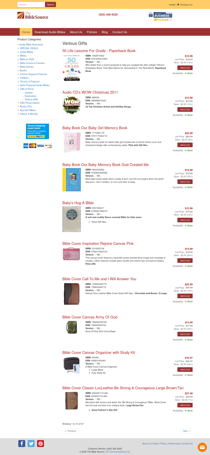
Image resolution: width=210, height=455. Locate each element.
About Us (76, 32)
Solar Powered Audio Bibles (35, 85)
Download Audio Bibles (50, 32)
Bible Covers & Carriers (32, 63)
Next (186, 430)
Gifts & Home (27, 88)
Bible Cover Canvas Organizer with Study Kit (98, 352)
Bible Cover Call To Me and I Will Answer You (99, 278)
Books (23, 70)
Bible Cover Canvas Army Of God (89, 317)
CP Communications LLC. (118, 451)
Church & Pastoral (29, 81)
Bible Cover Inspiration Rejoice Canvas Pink (98, 243)
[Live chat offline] (202, 447)
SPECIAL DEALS (29, 48)
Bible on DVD (27, 59)
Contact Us (119, 32)
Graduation (31, 95)
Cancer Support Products (33, 74)
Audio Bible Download (31, 44)
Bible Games (27, 66)
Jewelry (29, 92)
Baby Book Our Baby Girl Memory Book (94, 127)
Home (27, 32)
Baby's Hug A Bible (78, 202)
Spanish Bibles (28, 110)
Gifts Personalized (29, 102)
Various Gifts (31, 99)
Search (50, 4)
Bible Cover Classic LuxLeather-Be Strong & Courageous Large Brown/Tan (123, 387)
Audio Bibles (26, 51)
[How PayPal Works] (37, 131)
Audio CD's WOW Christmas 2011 (90, 92)
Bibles (23, 55)
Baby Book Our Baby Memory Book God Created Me (105, 164)
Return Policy (159, 443)
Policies (92, 32)
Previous (70, 430)
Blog (105, 32)
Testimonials (174, 443)
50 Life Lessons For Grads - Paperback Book (99, 50)
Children (24, 77)
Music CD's (26, 106)
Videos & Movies (29, 113)
